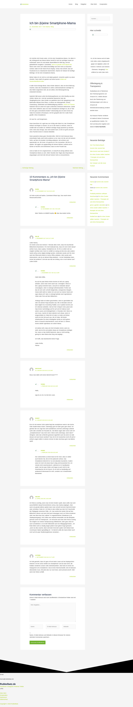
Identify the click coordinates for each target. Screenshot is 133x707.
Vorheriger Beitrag (26, 168)
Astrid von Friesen (69, 104)
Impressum (3, 697)
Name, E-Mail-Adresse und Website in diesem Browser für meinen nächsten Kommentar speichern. (50, 636)
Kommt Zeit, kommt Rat (97, 148)
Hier (107, 69)
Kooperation (103, 4)
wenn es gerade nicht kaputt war (62, 64)
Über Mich (94, 4)
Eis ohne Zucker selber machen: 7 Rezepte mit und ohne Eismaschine (100, 157)
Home (70, 4)
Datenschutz (4, 699)
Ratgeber (83, 4)
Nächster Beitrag (79, 168)
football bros (94, 216)
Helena (37, 496)
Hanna (43, 207)
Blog (76, 4)
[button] (110, 4)
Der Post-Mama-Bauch (97, 145)
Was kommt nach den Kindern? (99, 151)
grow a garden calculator (97, 205)
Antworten (73, 202)
